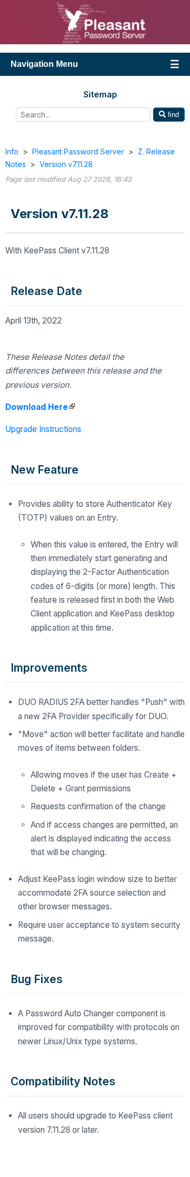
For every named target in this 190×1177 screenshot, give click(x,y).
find (172, 115)
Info (11, 151)
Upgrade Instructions (43, 429)
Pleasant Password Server (78, 151)
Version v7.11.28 (66, 164)
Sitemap (100, 94)
